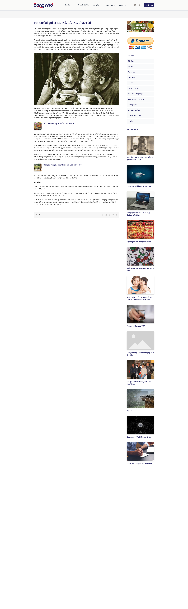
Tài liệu (130, 121)
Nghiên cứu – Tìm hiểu (136, 99)
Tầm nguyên (132, 105)
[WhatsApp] (109, 215)
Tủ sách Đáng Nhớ (134, 116)
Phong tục (131, 72)
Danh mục (149, 5)
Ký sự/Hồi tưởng (83, 5)
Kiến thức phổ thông (135, 110)
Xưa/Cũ (67, 5)
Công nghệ (131, 77)
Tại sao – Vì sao (133, 88)
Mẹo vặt (130, 66)
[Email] (116, 215)
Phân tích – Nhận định (135, 94)
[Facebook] (102, 215)
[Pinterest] (113, 215)
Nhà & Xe (131, 83)
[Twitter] (106, 215)
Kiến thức (131, 61)
